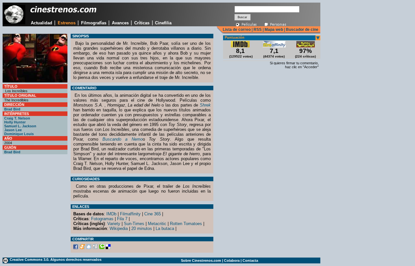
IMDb (111, 213)
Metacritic (157, 223)
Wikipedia (119, 228)
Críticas (141, 22)
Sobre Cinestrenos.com (201, 260)
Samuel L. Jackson (20, 126)
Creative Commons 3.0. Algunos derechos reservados (55, 259)
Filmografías (93, 22)
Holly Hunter (15, 122)
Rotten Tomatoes (186, 223)
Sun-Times (134, 223)
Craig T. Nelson (17, 118)
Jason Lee (13, 130)
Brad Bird (12, 109)
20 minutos (141, 228)
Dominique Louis (19, 134)
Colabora (232, 260)
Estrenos (67, 22)
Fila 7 (122, 218)
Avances (120, 22)
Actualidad (41, 22)
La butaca (165, 228)
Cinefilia (163, 22)
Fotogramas (102, 218)
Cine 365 (152, 213)
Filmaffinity (130, 213)
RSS (258, 29)
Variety (113, 223)
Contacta (250, 260)
